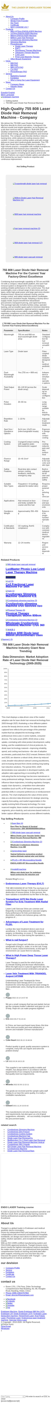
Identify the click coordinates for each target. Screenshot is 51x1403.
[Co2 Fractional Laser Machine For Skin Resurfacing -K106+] (9, 581)
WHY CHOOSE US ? (19, 27)
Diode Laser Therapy (24, 46)
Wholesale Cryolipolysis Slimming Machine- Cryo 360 (25, 624)
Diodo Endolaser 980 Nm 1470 (31, 1312)
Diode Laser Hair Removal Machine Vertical (25, 1142)
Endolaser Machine (9, 1312)
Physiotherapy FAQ (18, 72)
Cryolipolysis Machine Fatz (18, 1136)
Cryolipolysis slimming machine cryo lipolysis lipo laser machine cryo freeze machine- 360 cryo (24, 607)
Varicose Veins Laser (18, 1320)
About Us (10, 17)
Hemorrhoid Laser (26, 1316)
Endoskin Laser (39, 1314)
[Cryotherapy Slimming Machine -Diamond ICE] (10, 591)
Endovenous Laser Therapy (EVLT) (25, 883)
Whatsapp (5, 1329)
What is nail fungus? (17, 940)
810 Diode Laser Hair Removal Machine (24, 1147)
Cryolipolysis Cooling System (19, 1134)
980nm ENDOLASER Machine (23, 36)
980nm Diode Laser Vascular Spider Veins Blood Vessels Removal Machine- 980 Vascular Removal (27, 838)
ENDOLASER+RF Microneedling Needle (27, 863)
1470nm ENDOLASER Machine (23, 33)
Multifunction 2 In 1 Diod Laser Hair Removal (26, 1140)
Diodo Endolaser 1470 (23, 1314)
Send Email (6, 1326)
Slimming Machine (18, 42)
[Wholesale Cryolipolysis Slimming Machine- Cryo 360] (21, 620)
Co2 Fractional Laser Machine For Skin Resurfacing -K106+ (20, 586)
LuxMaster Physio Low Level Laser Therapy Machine (25, 570)
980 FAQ (14, 65)
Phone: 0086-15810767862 (17, 1293)
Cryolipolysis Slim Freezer (18, 1132)
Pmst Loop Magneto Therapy (27, 57)
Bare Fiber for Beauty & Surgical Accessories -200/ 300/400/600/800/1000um (27, 827)
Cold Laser (19, 55)
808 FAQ (14, 63)
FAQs (8, 61)
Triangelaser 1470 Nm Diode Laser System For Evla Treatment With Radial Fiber (27, 902)
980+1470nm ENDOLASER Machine (26, 31)
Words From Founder (19, 21)
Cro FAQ (14, 70)
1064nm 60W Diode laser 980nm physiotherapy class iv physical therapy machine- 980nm (25, 636)
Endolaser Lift (7, 1314)
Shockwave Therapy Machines (28, 50)
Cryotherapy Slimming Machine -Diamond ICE (21, 595)
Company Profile (17, 19)
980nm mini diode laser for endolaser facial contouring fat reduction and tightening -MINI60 (25, 874)
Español (4, 93)
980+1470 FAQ (16, 67)
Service (9, 74)
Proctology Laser (14, 1318)
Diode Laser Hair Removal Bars (20, 1151)
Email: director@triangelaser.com (20, 1295)
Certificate (14, 25)
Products (9, 29)
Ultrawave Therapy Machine (27, 53)
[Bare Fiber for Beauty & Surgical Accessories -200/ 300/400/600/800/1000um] (16, 823)
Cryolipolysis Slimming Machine (23, 40)
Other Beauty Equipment (20, 59)
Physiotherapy (16, 44)
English (11, 93)
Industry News (16, 86)
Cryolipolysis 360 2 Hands (18, 1144)
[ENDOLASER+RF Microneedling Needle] (26, 860)
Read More (10, 577)
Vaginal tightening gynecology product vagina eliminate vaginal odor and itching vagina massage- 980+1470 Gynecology (27, 856)
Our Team (14, 23)
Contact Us (10, 89)
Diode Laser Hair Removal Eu (20, 1138)
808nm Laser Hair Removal (22, 38)
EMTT (17, 48)
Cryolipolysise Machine (17, 1149)
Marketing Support (18, 76)
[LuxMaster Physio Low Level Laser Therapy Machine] (20, 564)
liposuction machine (9, 1316)
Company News (17, 84)
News (8, 82)
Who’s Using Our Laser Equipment (25, 80)
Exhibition (14, 78)
